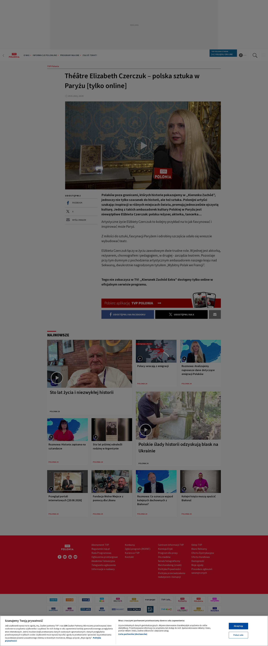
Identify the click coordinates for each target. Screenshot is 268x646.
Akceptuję (238, 626)
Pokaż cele (238, 635)
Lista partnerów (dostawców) (132, 634)
